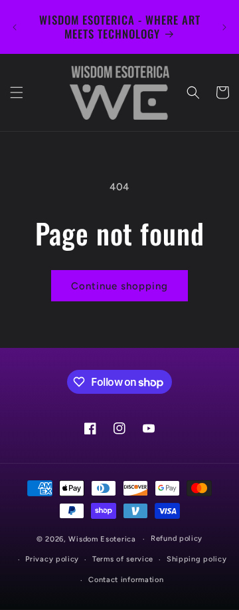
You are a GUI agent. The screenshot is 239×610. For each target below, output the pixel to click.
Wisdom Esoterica (101, 539)
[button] (16, 92)
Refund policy (176, 538)
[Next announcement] (224, 27)
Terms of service (122, 559)
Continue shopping (119, 286)
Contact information (125, 579)
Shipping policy (197, 559)
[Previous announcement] (14, 27)
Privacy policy (52, 559)
